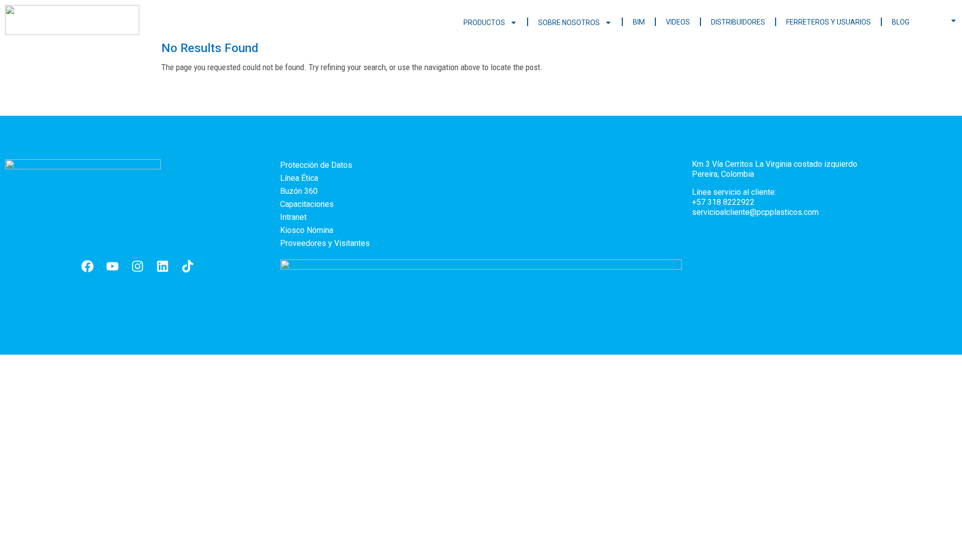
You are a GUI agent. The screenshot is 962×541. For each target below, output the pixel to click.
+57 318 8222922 (723, 202)
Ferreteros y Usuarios (828, 22)
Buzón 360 (299, 191)
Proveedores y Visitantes (325, 243)
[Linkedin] (162, 266)
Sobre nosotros (569, 23)
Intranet (293, 217)
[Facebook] (87, 266)
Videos (678, 22)
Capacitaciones (307, 204)
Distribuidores (738, 22)
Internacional (943, 21)
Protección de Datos (316, 165)
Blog (900, 22)
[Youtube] (112, 266)
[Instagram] (137, 266)
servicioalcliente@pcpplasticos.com (755, 212)
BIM (639, 22)
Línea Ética (299, 178)
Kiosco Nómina (306, 230)
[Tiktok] (187, 266)
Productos (484, 23)
